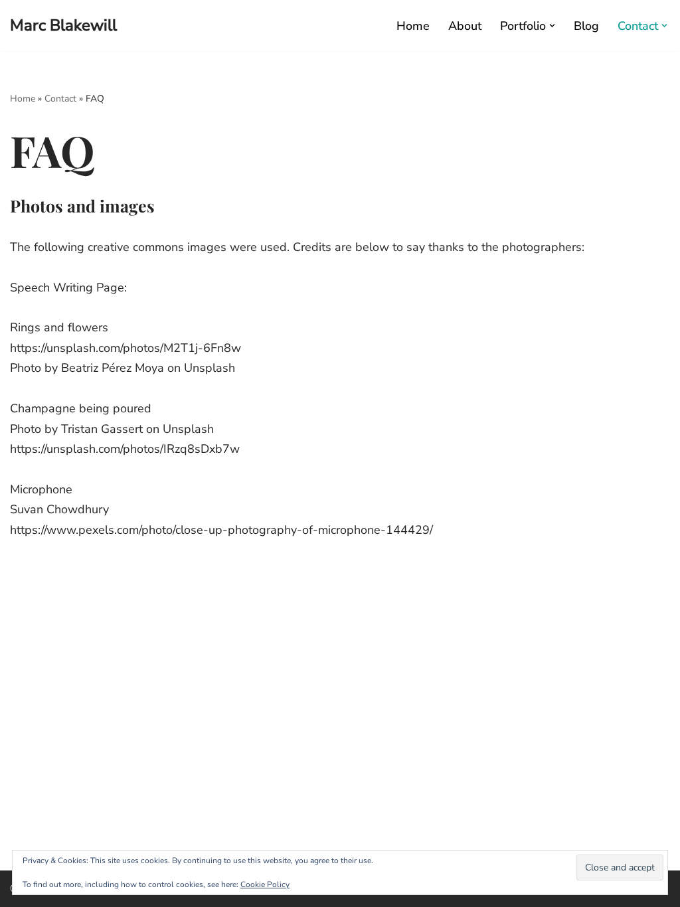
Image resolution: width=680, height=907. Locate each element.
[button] (552, 26)
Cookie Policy (265, 884)
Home (413, 26)
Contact (60, 98)
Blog (586, 26)
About (464, 26)
